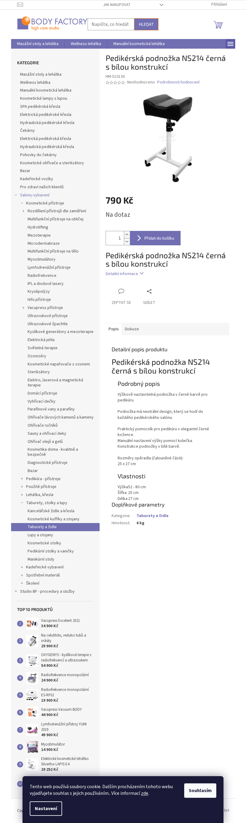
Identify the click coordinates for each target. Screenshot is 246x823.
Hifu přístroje (39, 300)
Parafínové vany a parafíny (51, 409)
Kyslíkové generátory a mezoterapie (61, 332)
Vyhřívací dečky (42, 401)
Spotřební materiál (43, 575)
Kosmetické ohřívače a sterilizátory (52, 163)
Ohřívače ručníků (43, 425)
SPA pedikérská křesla (40, 107)
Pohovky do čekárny (38, 155)
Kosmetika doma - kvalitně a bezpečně (53, 452)
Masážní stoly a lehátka (41, 74)
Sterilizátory (39, 372)
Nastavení (46, 808)
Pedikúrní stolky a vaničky (51, 551)
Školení (32, 583)
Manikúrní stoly (41, 559)
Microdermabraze (44, 244)
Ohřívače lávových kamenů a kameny (61, 417)
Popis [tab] (114, 329)
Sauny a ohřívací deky (47, 434)
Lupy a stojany (40, 535)
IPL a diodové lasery (46, 284)
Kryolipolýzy (39, 292)
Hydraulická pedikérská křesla (47, 147)
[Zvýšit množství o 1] (127, 234)
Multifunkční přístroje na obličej (55, 219)
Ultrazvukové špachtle (48, 324)
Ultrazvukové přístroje (48, 316)
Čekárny (27, 131)
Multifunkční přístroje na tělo (53, 251)
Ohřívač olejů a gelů (45, 442)
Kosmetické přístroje (45, 203)
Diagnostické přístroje (48, 463)
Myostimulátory (42, 259)
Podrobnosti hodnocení (178, 82)
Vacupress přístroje (45, 308)
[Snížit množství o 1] (127, 241)
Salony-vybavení (35, 195)
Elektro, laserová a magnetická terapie (55, 382)
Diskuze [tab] (132, 329)
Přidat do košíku (159, 238)
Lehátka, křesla (39, 495)
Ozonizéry (37, 356)
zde (144, 793)
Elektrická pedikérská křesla (45, 139)
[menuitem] (37, 44)
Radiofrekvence (42, 276)
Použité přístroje (41, 487)
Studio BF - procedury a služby (47, 592)
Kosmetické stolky (44, 543)
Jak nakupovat (116, 5)
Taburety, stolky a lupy (46, 503)
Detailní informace (122, 274)
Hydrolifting (38, 227)
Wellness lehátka (35, 83)
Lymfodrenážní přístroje (49, 268)
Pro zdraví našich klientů (42, 187)
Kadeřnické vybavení (45, 567)
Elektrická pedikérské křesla (45, 115)
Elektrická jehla (41, 340)
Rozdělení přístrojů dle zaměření (57, 211)
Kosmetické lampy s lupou (43, 98)
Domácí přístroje (42, 393)
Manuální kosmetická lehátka (45, 90)
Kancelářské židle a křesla (51, 511)
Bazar (25, 171)
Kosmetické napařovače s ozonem (59, 364)
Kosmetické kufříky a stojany (54, 519)
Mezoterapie (39, 235)
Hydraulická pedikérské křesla (47, 123)
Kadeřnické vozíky (36, 179)
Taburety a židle (42, 527)
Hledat (146, 24)
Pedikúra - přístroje (43, 479)
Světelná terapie (43, 348)
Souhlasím (200, 790)
